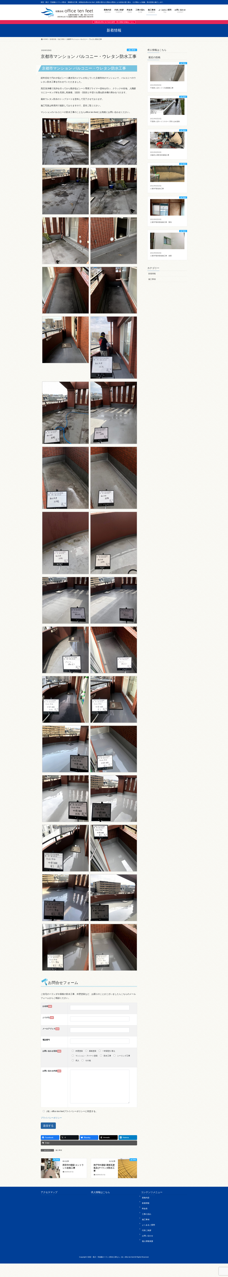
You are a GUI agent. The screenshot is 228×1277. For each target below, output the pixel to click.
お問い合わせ (147, 1236)
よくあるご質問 (148, 1225)
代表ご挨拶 (146, 1230)
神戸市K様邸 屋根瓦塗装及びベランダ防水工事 (104, 1168)
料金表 (145, 1208)
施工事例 (132, 50)
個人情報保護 (147, 1241)
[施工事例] (50, 1168)
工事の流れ (146, 1214)
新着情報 (152, 274)
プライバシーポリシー (51, 1118)
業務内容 (145, 1198)
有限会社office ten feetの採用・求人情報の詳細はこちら (114, 22)
